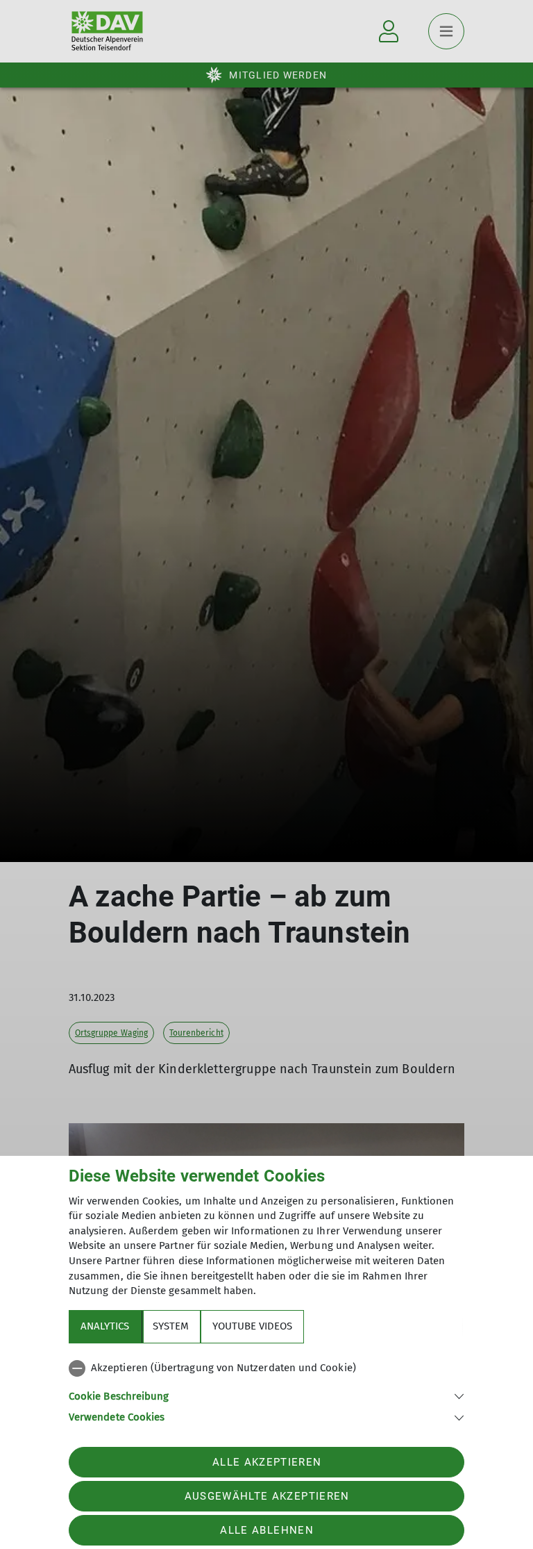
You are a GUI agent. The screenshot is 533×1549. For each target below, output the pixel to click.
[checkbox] (266, 1368)
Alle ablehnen (266, 1530)
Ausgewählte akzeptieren (267, 1496)
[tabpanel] (266, 1390)
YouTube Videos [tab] (252, 1326)
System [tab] (171, 1326)
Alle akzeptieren (266, 1462)
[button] (266, 1395)
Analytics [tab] (105, 1326)
